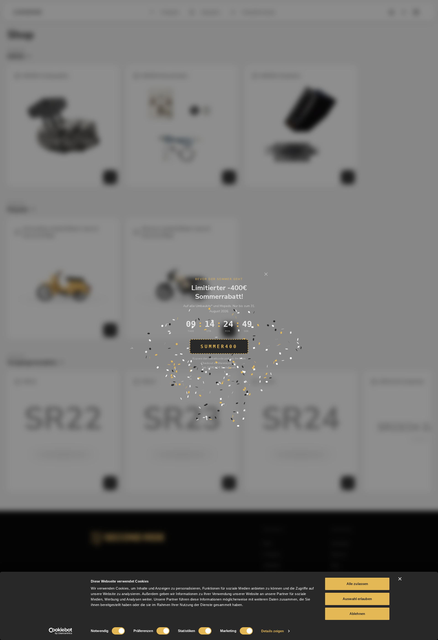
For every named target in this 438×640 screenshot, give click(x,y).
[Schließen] (266, 274)
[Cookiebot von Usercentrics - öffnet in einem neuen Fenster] (61, 631)
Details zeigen (272, 631)
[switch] (162, 631)
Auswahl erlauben (357, 599)
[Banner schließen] (400, 578)
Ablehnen (357, 614)
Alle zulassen (357, 584)
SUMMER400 (219, 346)
